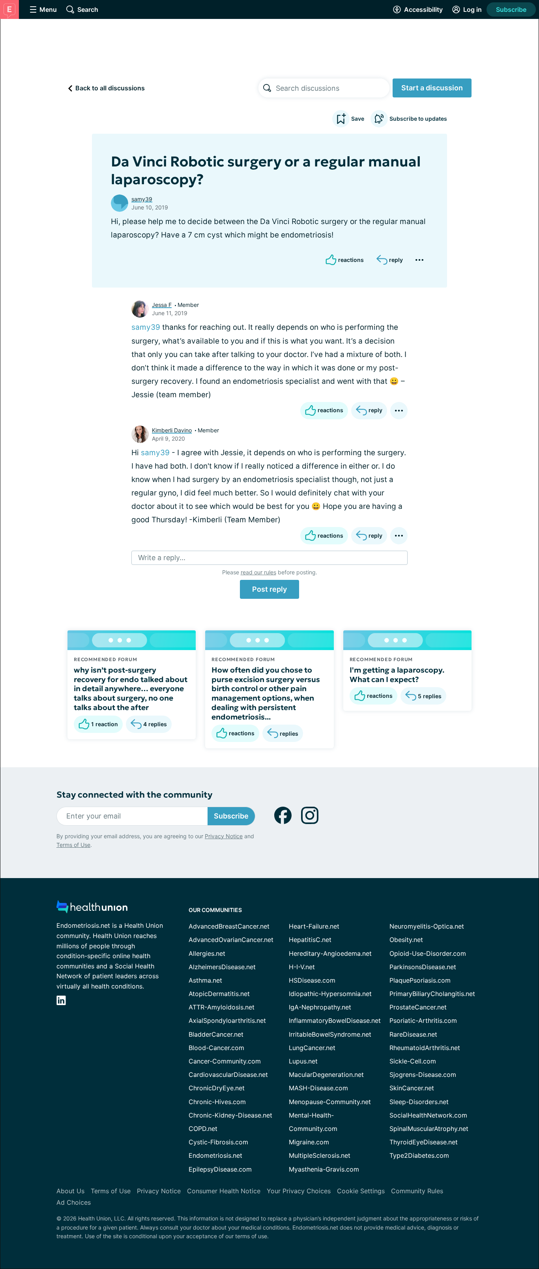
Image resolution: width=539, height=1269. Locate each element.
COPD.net (203, 1129)
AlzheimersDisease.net (222, 967)
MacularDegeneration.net (326, 1074)
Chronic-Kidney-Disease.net (230, 1115)
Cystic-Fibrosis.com (218, 1142)
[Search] (267, 87)
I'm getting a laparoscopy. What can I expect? (397, 674)
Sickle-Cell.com (412, 1061)
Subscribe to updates (418, 118)
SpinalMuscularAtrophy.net (428, 1129)
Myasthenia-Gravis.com (324, 1169)
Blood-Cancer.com (216, 1048)
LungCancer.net (312, 1048)
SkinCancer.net (411, 1088)
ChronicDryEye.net (217, 1088)
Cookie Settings (361, 1191)
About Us (70, 1191)
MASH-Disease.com (318, 1088)
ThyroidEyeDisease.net (423, 1142)
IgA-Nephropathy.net (320, 1007)
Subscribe (511, 9)
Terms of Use (73, 844)
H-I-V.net (302, 967)
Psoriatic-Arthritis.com (423, 1020)
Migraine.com (309, 1142)
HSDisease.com (312, 980)
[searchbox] (332, 87)
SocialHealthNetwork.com (428, 1115)
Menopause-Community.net (330, 1102)
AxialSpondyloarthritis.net (227, 1020)
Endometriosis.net (215, 1155)
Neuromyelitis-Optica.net (426, 926)
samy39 (141, 199)
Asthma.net (205, 980)
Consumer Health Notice (223, 1191)
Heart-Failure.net (314, 926)
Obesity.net (406, 940)
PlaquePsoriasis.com (420, 980)
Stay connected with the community (134, 794)
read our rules (258, 572)
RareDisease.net (413, 1034)
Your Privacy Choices (299, 1191)
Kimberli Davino (172, 430)
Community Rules (417, 1191)
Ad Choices (73, 1202)
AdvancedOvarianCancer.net (231, 940)
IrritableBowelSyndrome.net (330, 1034)
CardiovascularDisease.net (228, 1074)
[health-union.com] (91, 909)
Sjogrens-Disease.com (422, 1074)
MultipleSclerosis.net (319, 1155)
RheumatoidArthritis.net (424, 1048)
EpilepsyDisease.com (220, 1169)
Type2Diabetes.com (419, 1155)
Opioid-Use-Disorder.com (427, 953)
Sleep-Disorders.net (419, 1102)
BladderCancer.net (216, 1034)
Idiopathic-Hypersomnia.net (330, 994)
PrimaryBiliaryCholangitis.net (432, 994)
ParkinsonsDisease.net (422, 967)
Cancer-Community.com (225, 1061)
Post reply (269, 589)
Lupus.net (303, 1061)
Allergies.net (207, 953)
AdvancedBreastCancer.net (229, 926)
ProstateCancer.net (418, 1007)
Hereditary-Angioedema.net (330, 953)
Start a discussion (432, 88)
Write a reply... (161, 557)
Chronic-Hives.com (217, 1102)
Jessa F (162, 304)
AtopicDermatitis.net (219, 994)
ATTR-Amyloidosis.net (222, 1007)
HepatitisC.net (310, 940)
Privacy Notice (224, 836)
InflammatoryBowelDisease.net (335, 1020)
